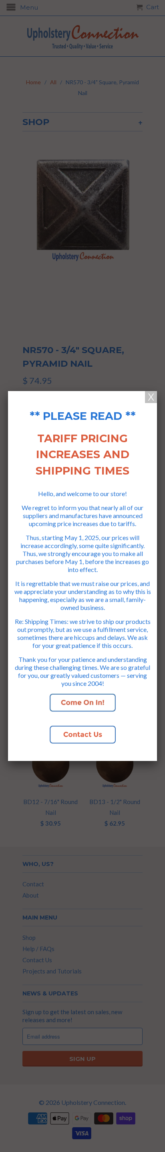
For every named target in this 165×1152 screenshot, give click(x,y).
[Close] (151, 397)
